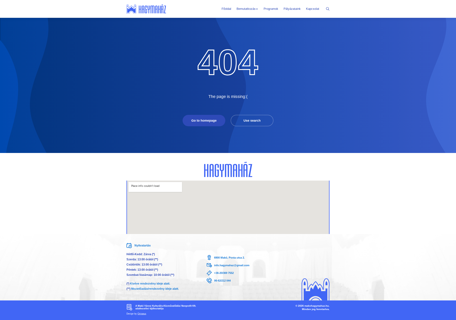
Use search (252, 120)
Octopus (142, 313)
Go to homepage (204, 120)
